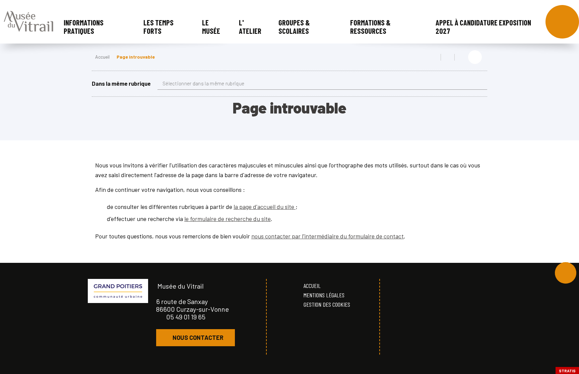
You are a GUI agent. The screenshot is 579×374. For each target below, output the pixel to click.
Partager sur (475, 57)
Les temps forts (158, 26)
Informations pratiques (84, 26)
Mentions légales (324, 295)
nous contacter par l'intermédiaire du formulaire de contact (327, 236)
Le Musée (211, 26)
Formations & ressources (370, 26)
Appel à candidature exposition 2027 (483, 26)
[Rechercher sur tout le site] (562, 22)
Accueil (102, 57)
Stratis (567, 370)
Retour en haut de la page (566, 273)
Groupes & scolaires (294, 26)
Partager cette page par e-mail (461, 57)
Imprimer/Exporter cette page (434, 57)
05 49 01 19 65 (185, 317)
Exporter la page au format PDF (447, 57)
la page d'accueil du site (265, 206)
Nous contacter (198, 337)
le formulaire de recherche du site (227, 218)
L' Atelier (250, 26)
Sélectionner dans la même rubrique (203, 83)
